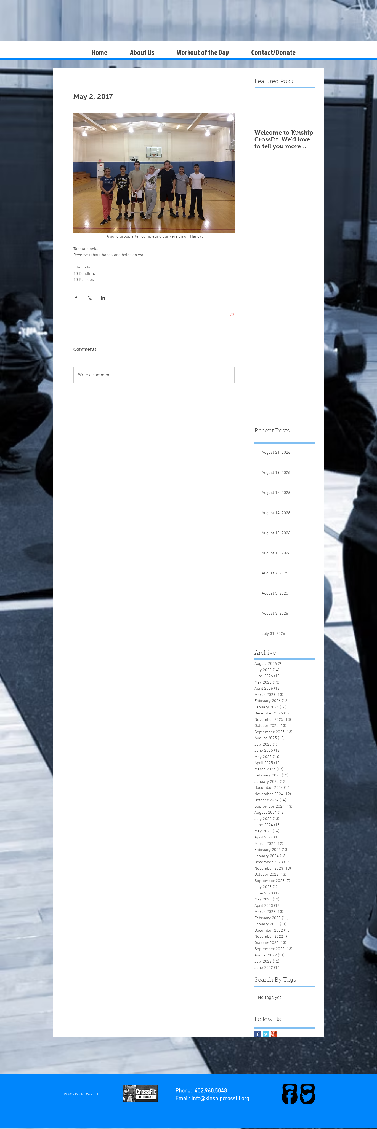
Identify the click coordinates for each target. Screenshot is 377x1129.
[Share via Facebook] (76, 297)
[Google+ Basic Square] (274, 1034)
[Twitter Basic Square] (266, 1034)
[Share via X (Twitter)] (89, 297)
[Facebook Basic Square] (257, 1034)
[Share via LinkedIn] (103, 297)
